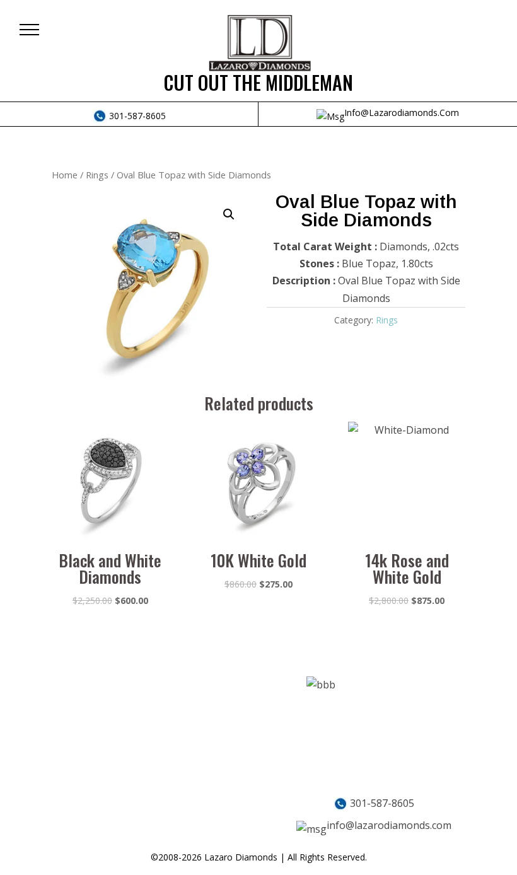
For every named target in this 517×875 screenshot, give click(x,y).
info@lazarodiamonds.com (401, 113)
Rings (97, 174)
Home (65, 174)
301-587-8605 (136, 116)
